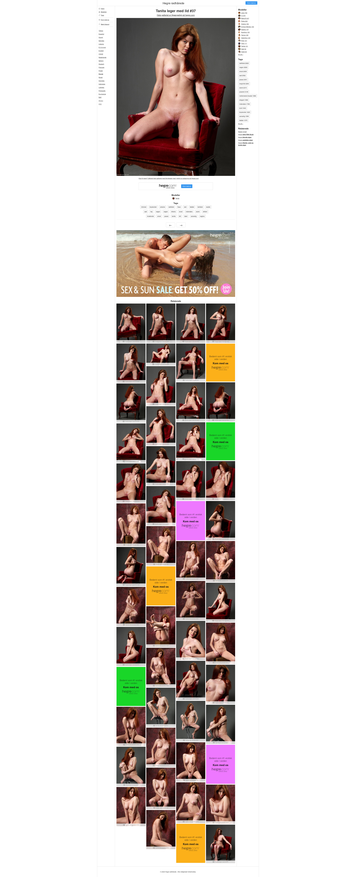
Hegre (246, 134)
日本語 (101, 54)
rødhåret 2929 (244, 63)
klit (180, 216)
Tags (102, 15)
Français (101, 67)
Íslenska (101, 41)
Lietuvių (101, 44)
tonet (180, 212)
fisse (179, 207)
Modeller (104, 12)
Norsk (101, 77)
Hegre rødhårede (173, 3)
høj (151, 212)
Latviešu (101, 87)
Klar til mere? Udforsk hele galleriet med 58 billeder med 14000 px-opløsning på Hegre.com (169, 178)
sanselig (193, 216)
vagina (202, 216)
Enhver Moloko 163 (247, 27)
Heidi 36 (244, 52)
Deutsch (101, 64)
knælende (150, 216)
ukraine (162, 207)
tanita (173, 216)
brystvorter (153, 207)
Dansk (101, 74)
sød (145, 212)
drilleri (205, 212)
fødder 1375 (243, 120)
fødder (192, 207)
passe (166, 216)
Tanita (177, 198)
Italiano (101, 61)
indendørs (189, 212)
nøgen (158, 212)
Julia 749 (244, 13)
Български (102, 94)
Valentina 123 (245, 38)
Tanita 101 (244, 46)
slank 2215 (243, 88)
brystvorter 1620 (244, 112)
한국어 (101, 101)
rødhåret (171, 207)
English (101, 51)
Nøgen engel (242, 132)
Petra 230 (244, 21)
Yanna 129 (244, 35)
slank (198, 212)
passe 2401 (243, 79)
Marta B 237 (245, 18)
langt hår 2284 (244, 84)
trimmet (143, 207)
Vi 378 (243, 16)
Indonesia (102, 84)
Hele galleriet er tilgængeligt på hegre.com (176, 15)
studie (208, 207)
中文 (100, 104)
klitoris (173, 212)
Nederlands (102, 57)
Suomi (101, 37)
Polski (101, 71)
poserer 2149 (243, 92)
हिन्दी (100, 97)
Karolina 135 (245, 32)
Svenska (101, 81)
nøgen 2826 (243, 67)
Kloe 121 (244, 41)
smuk (159, 216)
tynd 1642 (242, 108)
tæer (185, 216)
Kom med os (251, 3)
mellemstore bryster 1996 (247, 96)
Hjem (102, 9)
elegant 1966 (243, 100)
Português (102, 91)
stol (185, 207)
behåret (200, 207)
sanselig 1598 (244, 116)
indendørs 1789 (244, 104)
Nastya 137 (245, 29)
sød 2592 (242, 75)
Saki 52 (243, 49)
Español (101, 34)
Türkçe (101, 31)
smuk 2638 (243, 71)
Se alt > (240, 54)
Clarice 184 (245, 24)
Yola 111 (244, 43)
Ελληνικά (102, 47)
